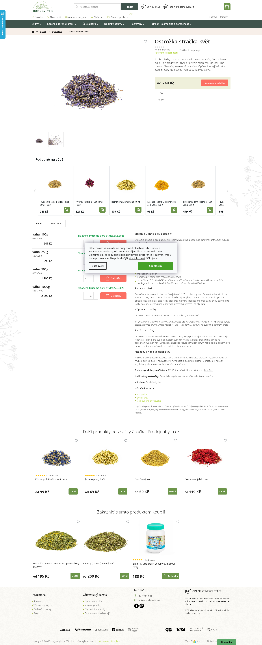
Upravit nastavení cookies (107, 641)
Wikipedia (142, 394)
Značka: (191, 50)
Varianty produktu (215, 83)
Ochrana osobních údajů (97, 613)
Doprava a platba (93, 600)
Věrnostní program (77, 17)
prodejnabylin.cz (136, 606)
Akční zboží (55, 17)
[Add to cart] (67, 210)
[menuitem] (36, 24)
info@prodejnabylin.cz (150, 600)
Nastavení (97, 266)
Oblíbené (98, 17)
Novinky (39, 17)
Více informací (137, 258)
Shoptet (201, 641)
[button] (35, 190)
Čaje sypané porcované (149, 400)
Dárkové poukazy (119, 17)
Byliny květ (142, 397)
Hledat (129, 6)
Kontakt (37, 600)
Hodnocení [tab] (56, 223)
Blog (35, 613)
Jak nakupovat (92, 604)
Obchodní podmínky (95, 609)
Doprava (213, 16)
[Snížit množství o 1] (86, 278)
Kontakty (223, 16)
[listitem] (55, 190)
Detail (75, 575)
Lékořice (208, 370)
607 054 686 (145, 595)
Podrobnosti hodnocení (166, 52)
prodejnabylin (141, 606)
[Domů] (34, 31)
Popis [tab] (39, 223)
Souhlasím (155, 266)
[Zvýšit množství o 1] (96, 278)
